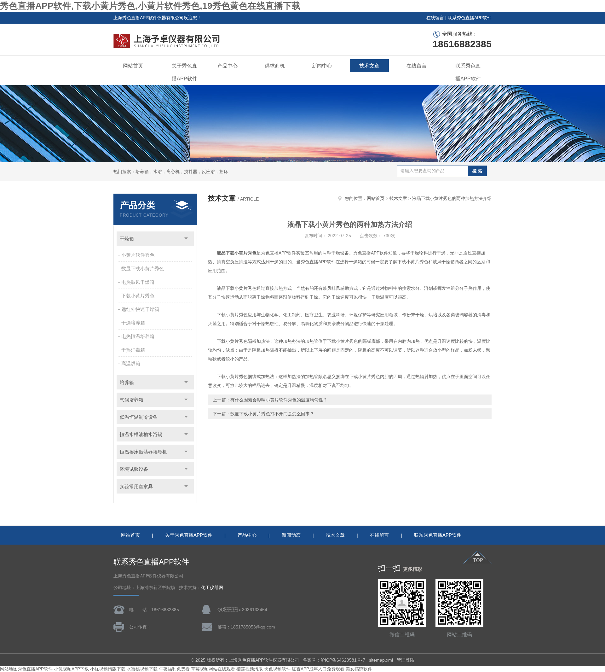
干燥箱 (127, 238)
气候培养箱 (131, 399)
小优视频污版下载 (107, 668)
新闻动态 (291, 535)
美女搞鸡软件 (359, 668)
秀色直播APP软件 (35, 668)
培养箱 (127, 382)
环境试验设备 (134, 469)
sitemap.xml (381, 660)
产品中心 (227, 65)
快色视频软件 (277, 668)
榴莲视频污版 (249, 668)
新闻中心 (322, 65)
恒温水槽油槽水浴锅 (141, 434)
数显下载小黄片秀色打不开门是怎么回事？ (272, 413)
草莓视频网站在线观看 (213, 668)
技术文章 (369, 65)
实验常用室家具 (136, 486)
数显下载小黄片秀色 (142, 268)
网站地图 (9, 668)
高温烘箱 (130, 363)
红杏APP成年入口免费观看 (318, 668)
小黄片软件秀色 (137, 255)
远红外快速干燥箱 (140, 309)
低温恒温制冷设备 (139, 417)
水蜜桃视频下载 (142, 668)
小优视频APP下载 (71, 668)
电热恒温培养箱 (137, 336)
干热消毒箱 (133, 350)
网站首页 (133, 65)
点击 (186, 238)
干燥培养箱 (133, 322)
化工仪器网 (212, 587)
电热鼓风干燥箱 (137, 282)
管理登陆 (405, 660)
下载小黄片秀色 (137, 295)
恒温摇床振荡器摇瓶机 (143, 451)
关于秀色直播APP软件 (184, 72)
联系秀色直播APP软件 (470, 17)
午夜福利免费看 (174, 668)
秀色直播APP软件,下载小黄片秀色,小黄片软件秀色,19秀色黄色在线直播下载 (150, 6)
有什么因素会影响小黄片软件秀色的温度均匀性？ (278, 399)
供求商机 (275, 65)
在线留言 (435, 17)
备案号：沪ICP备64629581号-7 (334, 660)
